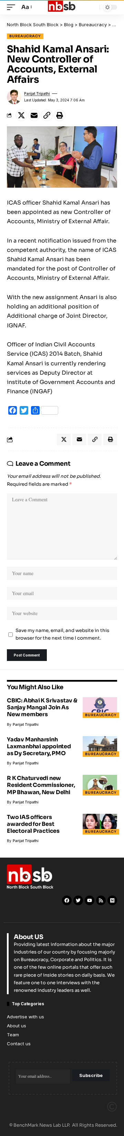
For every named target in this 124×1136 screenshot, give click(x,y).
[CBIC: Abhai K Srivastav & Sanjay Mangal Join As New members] (100, 707)
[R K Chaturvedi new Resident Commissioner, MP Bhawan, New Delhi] (100, 785)
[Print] (59, 115)
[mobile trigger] (13, 7)
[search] (93, 7)
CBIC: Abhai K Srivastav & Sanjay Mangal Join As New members (42, 707)
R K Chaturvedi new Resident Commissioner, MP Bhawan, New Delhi (41, 785)
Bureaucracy (25, 36)
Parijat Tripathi (37, 93)
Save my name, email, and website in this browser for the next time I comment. (62, 634)
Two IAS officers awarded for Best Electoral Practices (33, 823)
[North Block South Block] (62, 7)
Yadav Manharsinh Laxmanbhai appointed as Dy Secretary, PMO (39, 746)
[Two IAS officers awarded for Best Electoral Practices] (100, 824)
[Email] (34, 115)
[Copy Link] (47, 115)
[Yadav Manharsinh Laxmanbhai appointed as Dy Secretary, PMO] (100, 746)
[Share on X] (21, 115)
